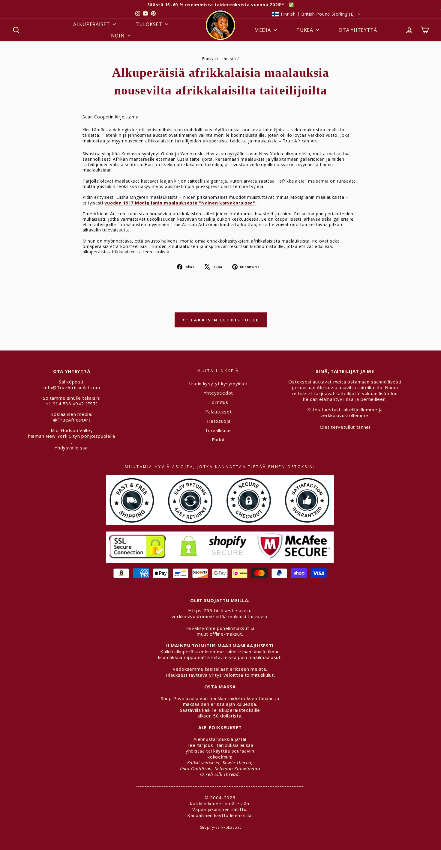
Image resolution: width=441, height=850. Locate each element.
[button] (316, 14)
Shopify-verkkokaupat (220, 827)
